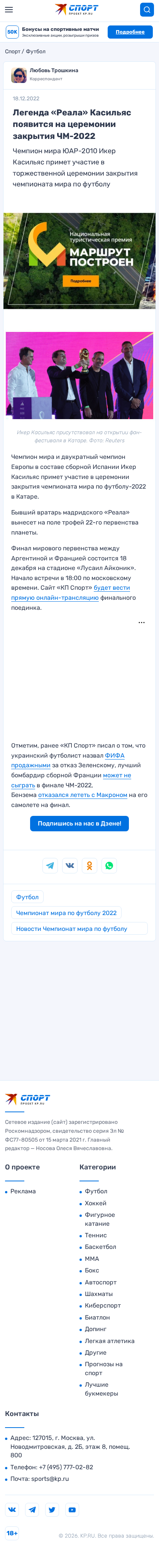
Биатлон (97, 1317)
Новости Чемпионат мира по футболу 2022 (71, 930)
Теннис (96, 1235)
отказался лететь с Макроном (82, 795)
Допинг (96, 1329)
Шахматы (99, 1294)
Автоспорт (101, 1282)
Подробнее (130, 32)
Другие (96, 1352)
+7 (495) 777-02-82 (66, 1467)
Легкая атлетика (110, 1341)
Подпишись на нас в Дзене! (79, 823)
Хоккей (96, 1203)
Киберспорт (103, 1305)
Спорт (12, 52)
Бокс (92, 1270)
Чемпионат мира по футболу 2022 (66, 913)
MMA (92, 1258)
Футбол (36, 52)
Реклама (23, 1191)
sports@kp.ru (50, 1478)
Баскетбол (100, 1246)
